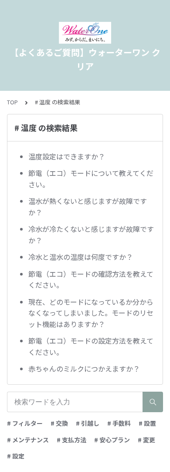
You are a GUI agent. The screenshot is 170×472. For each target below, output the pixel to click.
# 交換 (59, 423)
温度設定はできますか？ (66, 156)
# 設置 (147, 423)
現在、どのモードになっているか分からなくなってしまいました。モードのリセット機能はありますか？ (90, 312)
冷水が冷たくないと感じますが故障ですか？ (91, 234)
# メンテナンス (28, 439)
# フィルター (25, 423)
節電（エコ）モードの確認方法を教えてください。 (90, 279)
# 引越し (87, 423)
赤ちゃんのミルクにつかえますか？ (84, 368)
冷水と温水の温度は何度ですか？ (80, 257)
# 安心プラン (112, 439)
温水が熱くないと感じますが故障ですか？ (87, 206)
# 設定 (15, 455)
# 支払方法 (71, 439)
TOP (12, 102)
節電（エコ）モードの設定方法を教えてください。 (90, 346)
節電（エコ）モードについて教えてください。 (90, 178)
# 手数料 (119, 423)
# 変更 (146, 439)
